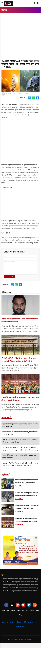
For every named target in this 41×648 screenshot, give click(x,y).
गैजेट (20, 615)
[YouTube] (23, 605)
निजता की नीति (21, 622)
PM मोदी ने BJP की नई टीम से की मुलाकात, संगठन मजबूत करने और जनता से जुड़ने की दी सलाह (20, 398)
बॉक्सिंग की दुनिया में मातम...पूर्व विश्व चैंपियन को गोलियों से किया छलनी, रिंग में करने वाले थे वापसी (21, 585)
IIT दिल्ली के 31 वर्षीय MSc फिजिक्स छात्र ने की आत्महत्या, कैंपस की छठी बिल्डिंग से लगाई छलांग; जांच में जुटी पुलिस (18, 359)
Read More (19, 486)
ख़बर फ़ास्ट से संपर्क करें (8, 622)
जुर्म (2, 575)
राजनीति (13, 610)
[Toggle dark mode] (34, 3)
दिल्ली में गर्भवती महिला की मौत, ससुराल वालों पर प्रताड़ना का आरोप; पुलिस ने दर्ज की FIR (26, 481)
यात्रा (37, 610)
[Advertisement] (20, 38)
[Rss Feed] (35, 605)
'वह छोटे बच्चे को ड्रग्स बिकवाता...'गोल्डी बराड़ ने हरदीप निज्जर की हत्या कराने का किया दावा (19, 320)
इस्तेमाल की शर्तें (20, 626)
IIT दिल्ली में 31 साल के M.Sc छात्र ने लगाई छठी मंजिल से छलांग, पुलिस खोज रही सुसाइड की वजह (21, 588)
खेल (23, 610)
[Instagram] (18, 605)
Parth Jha (9, 94)
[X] (12, 605)
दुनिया (3, 610)
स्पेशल (18, 610)
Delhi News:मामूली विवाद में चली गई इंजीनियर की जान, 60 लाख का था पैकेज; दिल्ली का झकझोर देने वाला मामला (21, 591)
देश (6, 10)
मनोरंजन (32, 610)
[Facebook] (6, 605)
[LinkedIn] (29, 605)
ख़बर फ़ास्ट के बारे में (33, 622)
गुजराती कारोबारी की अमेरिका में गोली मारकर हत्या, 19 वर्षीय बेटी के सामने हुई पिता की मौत (27, 507)
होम (2, 10)
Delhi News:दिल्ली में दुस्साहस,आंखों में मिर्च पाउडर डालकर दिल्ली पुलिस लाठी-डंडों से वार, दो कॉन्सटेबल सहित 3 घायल (27, 494)
